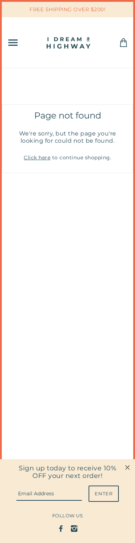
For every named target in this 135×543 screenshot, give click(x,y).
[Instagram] (74, 528)
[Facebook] (61, 528)
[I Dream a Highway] (69, 42)
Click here (37, 157)
